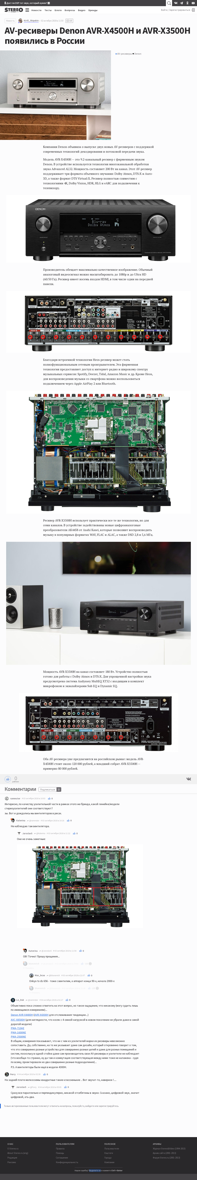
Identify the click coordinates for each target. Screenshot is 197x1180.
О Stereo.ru (12, 1148)
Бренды (92, 10)
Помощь (60, 1153)
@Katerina (40, 833)
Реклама (11, 1162)
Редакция (12, 1157)
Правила (60, 1148)
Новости (36, 10)
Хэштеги (108, 1153)
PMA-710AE (17, 1028)
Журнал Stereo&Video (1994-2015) (169, 1148)
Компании (109, 1162)
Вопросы (70, 10)
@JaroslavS (46, 951)
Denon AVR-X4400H (22, 1015)
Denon (137, 53)
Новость (10, 20)
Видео (81, 10)
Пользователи (111, 1148)
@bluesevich (54, 975)
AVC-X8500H (18, 1019)
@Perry (33, 1087)
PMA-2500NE (18, 1036)
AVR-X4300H (41, 1015)
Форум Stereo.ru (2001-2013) (166, 1157)
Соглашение (62, 1157)
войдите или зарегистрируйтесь (102, 1106)
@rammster (34, 821)
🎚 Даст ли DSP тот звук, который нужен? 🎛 (27, 3)
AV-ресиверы (124, 53)
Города (107, 1157)
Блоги (58, 10)
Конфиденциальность (67, 1162)
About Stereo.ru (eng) (17, 1153)
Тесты (48, 10)
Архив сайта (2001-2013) (164, 1153)
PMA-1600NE (18, 1032)
